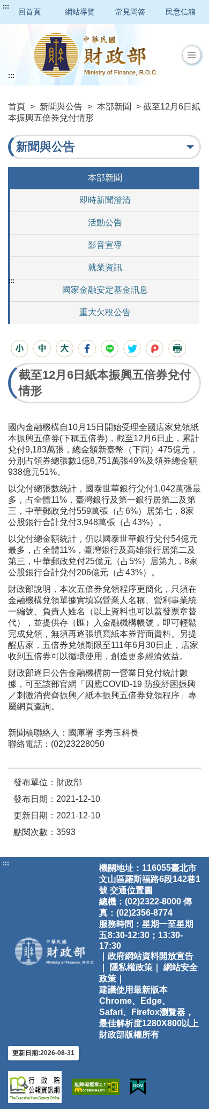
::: (6, 6)
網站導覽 (80, 11)
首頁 (16, 106)
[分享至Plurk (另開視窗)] (154, 348)
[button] (192, 55)
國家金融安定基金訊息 (105, 289)
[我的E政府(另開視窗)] (138, 1087)
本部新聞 (114, 106)
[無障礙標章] (96, 1087)
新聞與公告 (61, 106)
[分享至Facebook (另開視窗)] (87, 348)
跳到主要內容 (28, 6)
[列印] (177, 348)
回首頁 (29, 11)
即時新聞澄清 (105, 200)
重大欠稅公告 (105, 312)
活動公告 (105, 222)
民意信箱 (181, 11)
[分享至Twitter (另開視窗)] (132, 348)
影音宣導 (105, 244)
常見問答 (130, 11)
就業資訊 (105, 267)
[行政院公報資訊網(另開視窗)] (35, 1087)
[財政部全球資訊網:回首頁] (95, 54)
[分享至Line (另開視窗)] (109, 348)
